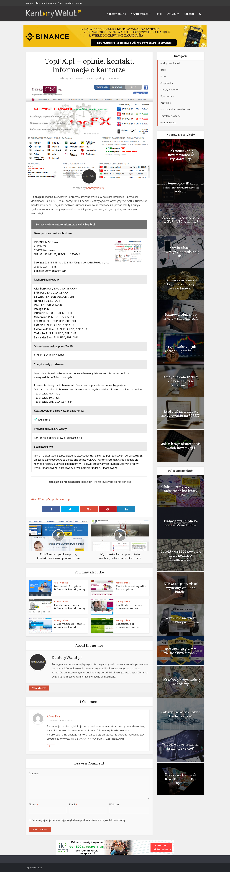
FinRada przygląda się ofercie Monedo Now (181, 523)
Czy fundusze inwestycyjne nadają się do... (180, 252)
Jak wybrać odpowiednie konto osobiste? (180, 714)
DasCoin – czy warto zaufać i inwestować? (180, 651)
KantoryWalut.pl (97, 78)
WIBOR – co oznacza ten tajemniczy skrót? (180, 746)
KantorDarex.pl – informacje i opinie (127, 625)
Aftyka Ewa (53, 716)
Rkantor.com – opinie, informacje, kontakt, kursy (69, 606)
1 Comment (78, 78)
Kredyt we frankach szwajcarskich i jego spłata (180, 778)
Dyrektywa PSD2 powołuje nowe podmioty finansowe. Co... (181, 555)
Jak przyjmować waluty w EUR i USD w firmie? (180, 219)
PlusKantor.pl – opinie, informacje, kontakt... (129, 606)
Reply (51, 746)
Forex (60, 3)
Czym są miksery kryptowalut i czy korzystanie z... (181, 284)
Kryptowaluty (48, 3)
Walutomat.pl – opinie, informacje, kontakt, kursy (69, 588)
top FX (37, 499)
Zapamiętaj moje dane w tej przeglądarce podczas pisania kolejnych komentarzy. (79, 820)
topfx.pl (65, 499)
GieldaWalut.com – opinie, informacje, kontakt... (69, 625)
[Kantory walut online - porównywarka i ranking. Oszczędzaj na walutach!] (53, 13)
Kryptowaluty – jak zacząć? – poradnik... (181, 349)
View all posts (39, 687)
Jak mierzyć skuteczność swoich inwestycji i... (180, 446)
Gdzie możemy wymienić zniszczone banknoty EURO (180, 491)
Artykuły (69, 3)
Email (73, 804)
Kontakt (78, 3)
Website (114, 804)
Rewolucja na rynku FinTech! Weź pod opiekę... (181, 620)
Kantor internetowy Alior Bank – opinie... (131, 588)
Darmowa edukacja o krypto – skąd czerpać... (181, 316)
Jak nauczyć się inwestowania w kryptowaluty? (181, 155)
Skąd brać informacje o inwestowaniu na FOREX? (181, 413)
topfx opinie (51, 499)
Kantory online (33, 3)
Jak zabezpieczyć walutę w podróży (180, 682)
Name (33, 804)
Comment (34, 773)
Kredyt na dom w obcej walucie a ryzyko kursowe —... (180, 381)
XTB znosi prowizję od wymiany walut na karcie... (181, 588)
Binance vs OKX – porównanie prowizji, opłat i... (180, 187)
